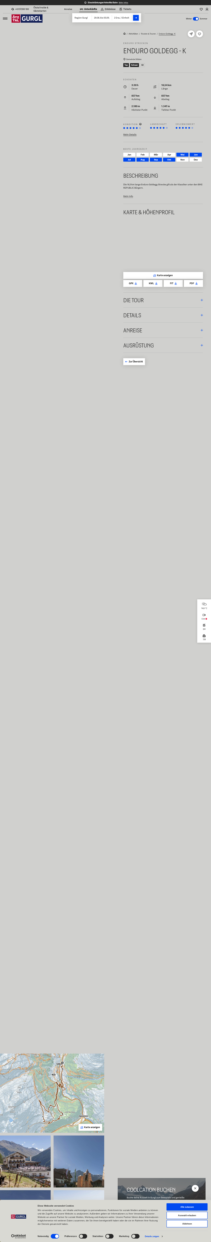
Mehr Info (128, 196)
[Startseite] (124, 33)
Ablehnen (187, 1223)
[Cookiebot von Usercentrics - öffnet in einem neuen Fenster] (18, 1236)
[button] (163, 300)
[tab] (88, 9)
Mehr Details (130, 134)
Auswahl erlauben (187, 1215)
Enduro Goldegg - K (167, 33)
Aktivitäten (133, 33)
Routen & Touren (148, 33)
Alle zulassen (187, 1207)
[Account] (207, 9)
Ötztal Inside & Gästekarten (40, 9)
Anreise (68, 9)
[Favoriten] (201, 9)
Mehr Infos (123, 2)
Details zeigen (152, 1236)
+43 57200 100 (22, 9)
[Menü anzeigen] (5, 18)
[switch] (83, 1236)
